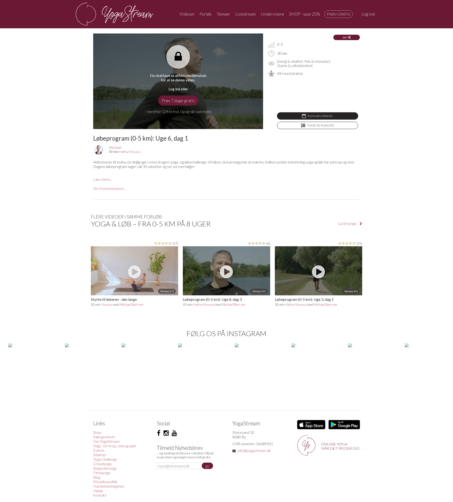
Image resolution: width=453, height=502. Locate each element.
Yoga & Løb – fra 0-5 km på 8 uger (151, 223)
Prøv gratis (338, 14)
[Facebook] (158, 433)
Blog (96, 477)
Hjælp (98, 490)
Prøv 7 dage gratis (178, 100)
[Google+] (174, 433)
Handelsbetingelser (109, 486)
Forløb (206, 14)
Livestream (245, 14)
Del (345, 37)
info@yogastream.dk (254, 450)
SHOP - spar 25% (304, 14)
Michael (115, 147)
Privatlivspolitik (105, 481)
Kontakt (99, 495)
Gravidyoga (102, 463)
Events (99, 450)
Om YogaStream (106, 441)
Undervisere (272, 14)
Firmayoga (101, 472)
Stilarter (99, 454)
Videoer (187, 14)
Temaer (223, 14)
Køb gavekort (104, 437)
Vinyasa (107, 304)
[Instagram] (166, 433)
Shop (97, 432)
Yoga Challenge (105, 459)
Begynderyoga (105, 468)
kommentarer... (109, 188)
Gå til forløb (347, 223)
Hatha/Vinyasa (129, 152)
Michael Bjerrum (131, 304)
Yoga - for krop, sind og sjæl (114, 445)
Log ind (368, 14)
